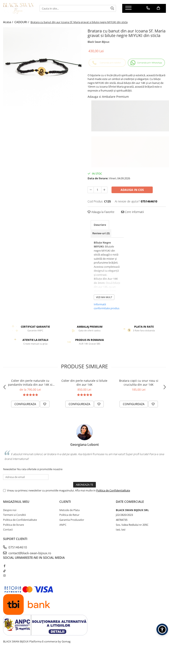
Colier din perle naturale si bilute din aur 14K (84, 382)
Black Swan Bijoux (98, 42)
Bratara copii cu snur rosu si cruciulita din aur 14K (138, 382)
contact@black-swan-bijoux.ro (29, 553)
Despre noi (9, 510)
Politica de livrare (13, 525)
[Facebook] (4, 566)
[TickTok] (4, 571)
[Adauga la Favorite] (44, 404)
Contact (8, 529)
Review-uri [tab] (101, 233)
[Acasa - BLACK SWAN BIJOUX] (18, 8)
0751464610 (17, 547)
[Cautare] (112, 8)
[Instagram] (4, 575)
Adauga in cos (132, 190)
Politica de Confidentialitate (113, 490)
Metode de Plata (69, 510)
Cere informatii (134, 212)
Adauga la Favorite (102, 212)
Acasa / (8, 22)
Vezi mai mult (104, 297)
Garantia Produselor (71, 520)
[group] (42, 66)
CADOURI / (22, 22)
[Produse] (129, 9)
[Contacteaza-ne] (148, 8)
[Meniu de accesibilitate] (162, 629)
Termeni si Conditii (14, 515)
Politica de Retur (69, 515)
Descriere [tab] (100, 225)
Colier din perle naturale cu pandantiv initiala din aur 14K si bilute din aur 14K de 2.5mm (30, 382)
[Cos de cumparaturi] (158, 8)
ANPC (62, 525)
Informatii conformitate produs (106, 306)
